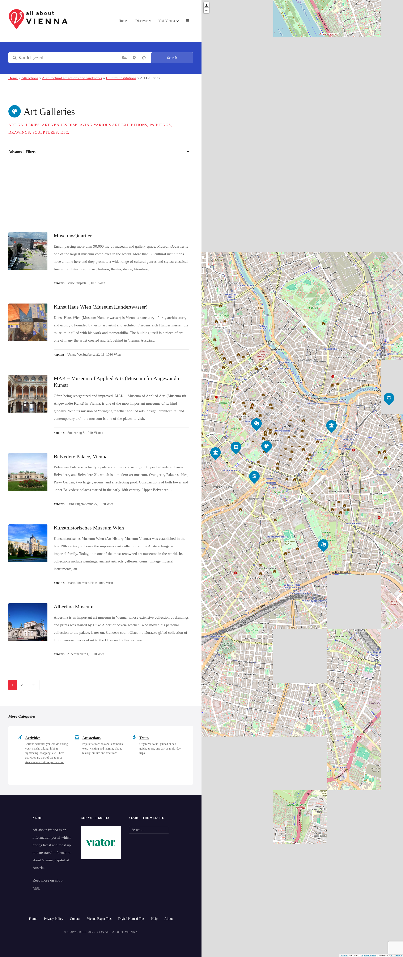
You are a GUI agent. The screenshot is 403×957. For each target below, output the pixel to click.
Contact (75, 918)
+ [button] (206, 5)
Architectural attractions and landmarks (72, 78)
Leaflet (343, 955)
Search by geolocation (144, 57)
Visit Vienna (166, 20)
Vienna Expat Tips (99, 918)
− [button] (206, 10)
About (168, 918)
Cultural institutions (121, 78)
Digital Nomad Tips (131, 918)
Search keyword (14, 57)
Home (123, 20)
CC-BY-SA (396, 955)
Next (33, 685)
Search (172, 58)
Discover (141, 20)
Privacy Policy (53, 918)
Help (154, 918)
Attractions (29, 78)
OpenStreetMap (369, 955)
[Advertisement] (100, 191)
